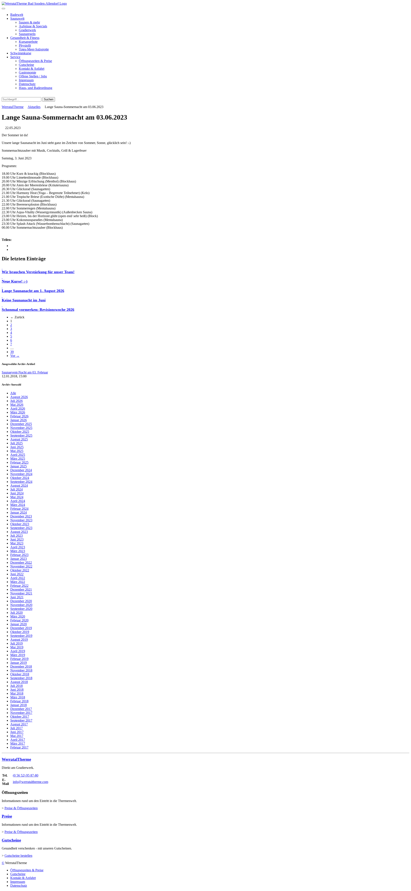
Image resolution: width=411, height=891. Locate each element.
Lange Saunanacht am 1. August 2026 (33, 291)
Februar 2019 (19, 659)
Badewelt (16, 14)
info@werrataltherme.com (30, 782)
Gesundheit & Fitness (24, 38)
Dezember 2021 (21, 589)
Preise (7, 816)
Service (15, 57)
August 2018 (19, 682)
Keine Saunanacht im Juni (24, 300)
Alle (13, 393)
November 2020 (21, 605)
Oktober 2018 (19, 674)
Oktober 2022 (19, 570)
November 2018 (21, 670)
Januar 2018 (18, 705)
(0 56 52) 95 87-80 (25, 775)
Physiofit (25, 45)
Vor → (14, 355)
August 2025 (19, 439)
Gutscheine (26, 65)
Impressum (26, 80)
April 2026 (17, 408)
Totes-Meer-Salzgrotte (34, 49)
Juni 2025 (17, 447)
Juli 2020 (16, 612)
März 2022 (17, 582)
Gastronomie (27, 72)
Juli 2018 (16, 686)
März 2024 (17, 505)
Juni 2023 (17, 539)
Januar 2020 (18, 624)
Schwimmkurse (20, 53)
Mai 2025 (16, 451)
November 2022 (21, 566)
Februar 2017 (19, 747)
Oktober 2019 (19, 632)
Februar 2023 (19, 555)
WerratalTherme (13, 107)
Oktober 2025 (19, 431)
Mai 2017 (16, 736)
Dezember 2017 (21, 709)
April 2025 (17, 455)
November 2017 (21, 713)
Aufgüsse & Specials (33, 26)
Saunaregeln (27, 34)
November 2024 (21, 474)
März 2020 (17, 616)
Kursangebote (28, 41)
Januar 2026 (18, 420)
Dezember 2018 (21, 666)
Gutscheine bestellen (18, 855)
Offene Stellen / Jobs (33, 76)
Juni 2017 (17, 732)
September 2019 (21, 635)
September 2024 (21, 481)
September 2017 (21, 720)
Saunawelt (17, 18)
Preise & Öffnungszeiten (21, 808)
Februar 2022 (19, 585)
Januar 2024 (18, 512)
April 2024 (17, 501)
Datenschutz (27, 84)
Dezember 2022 (21, 562)
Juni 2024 (17, 493)
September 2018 (21, 678)
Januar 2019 (18, 662)
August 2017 (19, 724)
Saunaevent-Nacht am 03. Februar (25, 372)
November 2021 (21, 593)
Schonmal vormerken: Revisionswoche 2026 (38, 309)
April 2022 (17, 578)
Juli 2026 (16, 401)
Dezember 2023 (21, 516)
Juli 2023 (16, 535)
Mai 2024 (16, 497)
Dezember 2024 (21, 470)
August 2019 (19, 639)
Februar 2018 (19, 701)
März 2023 (17, 551)
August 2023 (19, 532)
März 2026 (17, 412)
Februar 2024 (19, 508)
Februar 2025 (19, 462)
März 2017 (17, 743)
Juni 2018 (17, 689)
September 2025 (21, 435)
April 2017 (17, 739)
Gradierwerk (27, 30)
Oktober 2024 (19, 478)
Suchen (48, 99)
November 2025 (21, 428)
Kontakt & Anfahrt (31, 68)
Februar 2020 (19, 620)
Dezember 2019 (21, 628)
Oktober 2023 (19, 524)
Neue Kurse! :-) (14, 281)
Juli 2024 (16, 489)
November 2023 (21, 520)
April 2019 (17, 651)
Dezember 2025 (21, 424)
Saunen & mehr (29, 22)
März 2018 (17, 697)
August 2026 (19, 397)
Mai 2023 (16, 543)
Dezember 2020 (21, 601)
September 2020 (21, 609)
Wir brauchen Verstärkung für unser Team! (38, 272)
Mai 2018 (16, 693)
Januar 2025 (18, 466)
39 (12, 352)
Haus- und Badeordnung (35, 88)
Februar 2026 (19, 416)
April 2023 (17, 547)
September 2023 (21, 528)
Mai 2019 (16, 647)
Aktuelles (34, 107)
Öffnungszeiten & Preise (35, 61)
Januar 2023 (18, 558)
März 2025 (17, 458)
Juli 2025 (16, 443)
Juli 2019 (16, 643)
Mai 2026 (16, 404)
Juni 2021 (17, 597)
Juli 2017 (16, 728)
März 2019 (17, 655)
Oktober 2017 (19, 716)
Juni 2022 (17, 574)
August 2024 (19, 485)
